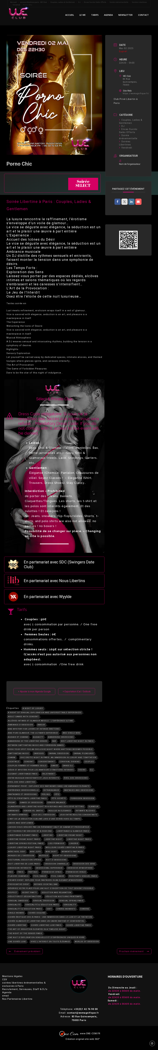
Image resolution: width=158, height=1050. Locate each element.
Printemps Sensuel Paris (83, 876)
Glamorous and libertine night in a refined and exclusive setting (46, 807)
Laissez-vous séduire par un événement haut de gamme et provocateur (48, 827)
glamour (94, 807)
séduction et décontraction (24, 897)
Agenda (6, 992)
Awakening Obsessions (61, 737)
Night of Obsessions (64, 856)
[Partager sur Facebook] (117, 202)
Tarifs (94, 14)
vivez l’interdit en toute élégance (50, 942)
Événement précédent (27, 951)
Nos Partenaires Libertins (17, 999)
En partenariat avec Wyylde (47, 596)
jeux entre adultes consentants (78, 815)
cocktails (13, 762)
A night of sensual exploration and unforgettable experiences (44, 713)
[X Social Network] (124, 202)
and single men (71, 733)
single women (16, 913)
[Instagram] (152, 1043)
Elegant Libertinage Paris (23, 774)
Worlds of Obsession (87, 942)
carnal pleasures (84, 753)
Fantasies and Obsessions (78, 790)
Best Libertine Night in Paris (77, 741)
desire (81, 770)
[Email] (138, 202)
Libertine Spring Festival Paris (26, 843)
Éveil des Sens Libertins (21, 782)
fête (57, 794)
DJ (123, 126)
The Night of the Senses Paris (25, 933)
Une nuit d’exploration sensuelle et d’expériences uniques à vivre (46, 937)
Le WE (82, 14)
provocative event (18, 884)
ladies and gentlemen (20, 823)
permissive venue (76, 872)
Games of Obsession (31, 803)
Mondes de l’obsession (21, 856)
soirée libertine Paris (78, 925)
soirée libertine (17, 925)
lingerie (73, 843)
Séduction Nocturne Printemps (63, 897)
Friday (11, 803)
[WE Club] (20, 12)
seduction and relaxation (56, 893)
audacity (38, 737)
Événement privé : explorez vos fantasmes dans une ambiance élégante (49, 786)
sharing (84, 909)
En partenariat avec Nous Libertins (54, 580)
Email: (79, 1013)
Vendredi (126, 147)
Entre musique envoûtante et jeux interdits (33, 778)
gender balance (56, 803)
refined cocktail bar (46, 884)
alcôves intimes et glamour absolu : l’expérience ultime (40, 721)
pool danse (57, 876)
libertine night (53, 839)
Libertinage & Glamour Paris (73, 831)
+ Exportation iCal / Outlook (77, 691)
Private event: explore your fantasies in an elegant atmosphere (45, 880)
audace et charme (18, 737)
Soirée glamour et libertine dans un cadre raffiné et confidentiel (46, 921)
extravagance (51, 790)
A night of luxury (33, 708)
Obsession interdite (19, 868)
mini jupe (35, 852)
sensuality (70, 905)
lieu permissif (56, 843)
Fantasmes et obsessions (22, 794)
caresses (39, 753)
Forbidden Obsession (82, 798)
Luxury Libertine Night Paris (24, 847)
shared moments (65, 909)
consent (29, 762)
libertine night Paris (79, 839)
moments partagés (72, 852)
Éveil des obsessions (76, 778)
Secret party (29, 893)
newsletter (125, 14)
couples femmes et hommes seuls (27, 766)
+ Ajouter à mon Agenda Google (34, 691)
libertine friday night (70, 835)
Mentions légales (12, 976)
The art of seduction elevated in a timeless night (37, 929)
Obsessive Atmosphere (80, 868)
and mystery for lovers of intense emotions (34, 729)
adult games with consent (23, 717)
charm (11, 757)
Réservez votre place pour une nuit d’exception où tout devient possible (50, 888)
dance (54, 766)
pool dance (39, 876)
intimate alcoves (85, 811)
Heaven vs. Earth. (34, 811)
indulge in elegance (59, 811)
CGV (4, 979)
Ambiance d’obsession (20, 725)
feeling (46, 794)
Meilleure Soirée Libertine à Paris (65, 847)
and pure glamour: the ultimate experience (33, 733)
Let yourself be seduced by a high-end (30, 831)
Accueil (69, 14)
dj (91, 770)
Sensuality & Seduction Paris (25, 909)
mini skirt (51, 852)
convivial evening (70, 762)
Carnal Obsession (59, 753)
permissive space (52, 872)
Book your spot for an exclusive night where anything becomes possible (50, 749)
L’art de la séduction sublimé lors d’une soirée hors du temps (44, 819)
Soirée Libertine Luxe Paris (46, 925)
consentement (46, 762)
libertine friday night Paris (24, 839)
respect (12, 893)
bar (54, 741)
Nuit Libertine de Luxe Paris (24, 864)
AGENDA (108, 14)
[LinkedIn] (131, 202)
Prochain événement (131, 951)
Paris (21, 872)
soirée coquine (37, 913)
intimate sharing (17, 815)
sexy (49, 909)
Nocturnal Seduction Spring (24, 860)
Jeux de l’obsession (43, 815)
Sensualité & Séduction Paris (42, 905)
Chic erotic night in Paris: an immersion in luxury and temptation (58, 757)
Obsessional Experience (49, 868)
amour (41, 725)
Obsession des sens (84, 864)
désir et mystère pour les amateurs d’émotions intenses (41, 770)
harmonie (13, 811)
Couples (89, 762)
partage (33, 872)
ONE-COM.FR (93, 1033)
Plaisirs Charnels (18, 876)
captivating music (18, 753)
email (5, 995)
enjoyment (48, 774)
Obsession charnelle (56, 864)
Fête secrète (59, 798)
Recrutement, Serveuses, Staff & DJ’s (24, 989)
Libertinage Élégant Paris (23, 835)
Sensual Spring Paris (71, 901)
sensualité (14, 905)
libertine (47, 835)
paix (10, 872)
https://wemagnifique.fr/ (136, 93)
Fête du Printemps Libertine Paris (27, 798)
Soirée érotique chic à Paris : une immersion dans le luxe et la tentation (50, 917)
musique (43, 856)
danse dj (68, 766)
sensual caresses (18, 901)
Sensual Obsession (43, 901)
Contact (143, 14)
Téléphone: (79, 1009)
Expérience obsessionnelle (23, 790)
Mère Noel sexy (16, 852)
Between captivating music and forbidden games (36, 745)
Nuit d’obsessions (56, 860)
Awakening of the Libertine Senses (28, 741)
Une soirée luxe (17, 942)
